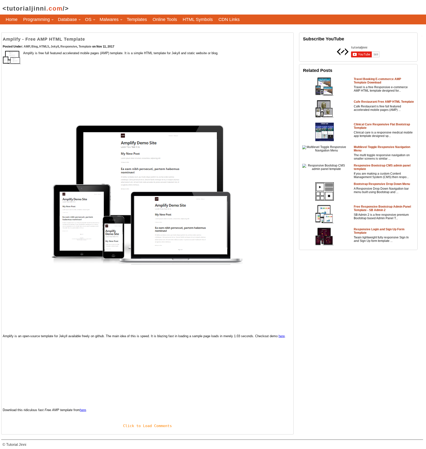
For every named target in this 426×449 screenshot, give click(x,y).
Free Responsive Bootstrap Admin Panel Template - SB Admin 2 (382, 208)
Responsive (68, 46)
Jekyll (55, 46)
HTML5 (44, 46)
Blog (34, 46)
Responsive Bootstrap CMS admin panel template (382, 167)
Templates (137, 19)
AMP (27, 46)
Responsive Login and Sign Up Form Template (379, 231)
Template (85, 46)
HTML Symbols (198, 19)
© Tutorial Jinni (14, 444)
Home (12, 19)
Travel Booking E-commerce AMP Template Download (377, 80)
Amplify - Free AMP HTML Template (44, 39)
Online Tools (165, 19)
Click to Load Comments (147, 426)
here (282, 336)
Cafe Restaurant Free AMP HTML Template (384, 101)
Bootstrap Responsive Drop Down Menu (382, 184)
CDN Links (229, 19)
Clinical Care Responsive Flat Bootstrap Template (382, 126)
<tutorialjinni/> (35, 8)
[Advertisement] (147, 99)
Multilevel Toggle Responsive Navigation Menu (382, 148)
